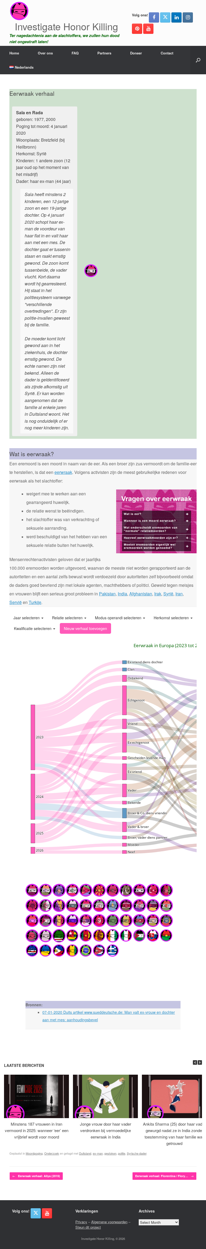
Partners (104, 53)
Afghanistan (140, 594)
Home (14, 53)
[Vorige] (195, 1062)
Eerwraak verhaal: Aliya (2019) (36, 1176)
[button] (198, 60)
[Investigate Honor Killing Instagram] (188, 17)
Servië (15, 602)
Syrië (168, 594)
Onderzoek (51, 1153)
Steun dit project (88, 1227)
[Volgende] (200, 1062)
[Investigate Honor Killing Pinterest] (137, 29)
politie (121, 1153)
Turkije (35, 602)
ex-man (98, 1153)
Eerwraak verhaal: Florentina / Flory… (164, 1176)
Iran (179, 594)
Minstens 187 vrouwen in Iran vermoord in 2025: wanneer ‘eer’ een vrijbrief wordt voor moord (36, 1130)
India (122, 594)
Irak (157, 594)
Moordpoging (34, 1153)
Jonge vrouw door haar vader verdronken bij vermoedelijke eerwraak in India (105, 1130)
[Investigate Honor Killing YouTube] (148, 29)
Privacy (81, 1221)
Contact (167, 53)
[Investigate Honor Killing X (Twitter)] (165, 17)
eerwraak (63, 472)
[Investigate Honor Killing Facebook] (154, 17)
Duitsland (85, 1153)
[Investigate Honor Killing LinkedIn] (176, 17)
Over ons (45, 53)
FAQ (75, 53)
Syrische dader (136, 1153)
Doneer (136, 53)
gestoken (110, 1153)
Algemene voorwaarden (109, 1221)
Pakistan (107, 594)
